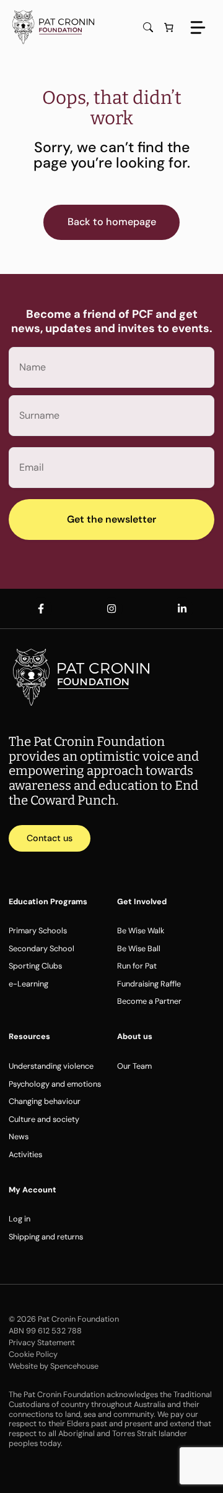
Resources (29, 1036)
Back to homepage (112, 221)
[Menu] (198, 27)
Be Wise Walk (140, 930)
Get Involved (142, 901)
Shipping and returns (46, 1236)
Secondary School (41, 948)
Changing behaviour (45, 1101)
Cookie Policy (33, 1354)
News (18, 1136)
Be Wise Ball (138, 948)
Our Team (134, 1066)
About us (134, 1036)
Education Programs (48, 901)
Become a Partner (149, 1001)
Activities (25, 1154)
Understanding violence (51, 1066)
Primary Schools (38, 930)
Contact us (49, 838)
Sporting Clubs (35, 965)
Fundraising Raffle (149, 983)
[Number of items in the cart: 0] (168, 27)
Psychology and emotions (55, 1084)
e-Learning (28, 983)
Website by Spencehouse (53, 1366)
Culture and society (44, 1119)
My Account (32, 1189)
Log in (19, 1218)
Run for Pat (137, 965)
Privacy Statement (42, 1342)
